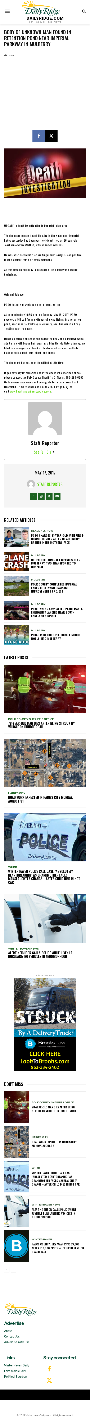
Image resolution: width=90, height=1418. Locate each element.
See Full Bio (42, 452)
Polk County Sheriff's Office (31, 719)
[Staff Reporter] (32, 484)
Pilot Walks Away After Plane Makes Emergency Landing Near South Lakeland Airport (57, 612)
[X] (51, 136)
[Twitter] (49, 1381)
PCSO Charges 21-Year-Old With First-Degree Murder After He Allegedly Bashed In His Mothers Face (57, 539)
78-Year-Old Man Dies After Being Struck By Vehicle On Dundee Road (41, 725)
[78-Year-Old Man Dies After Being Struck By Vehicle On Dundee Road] (45, 689)
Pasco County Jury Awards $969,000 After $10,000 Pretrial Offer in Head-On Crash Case (58, 1248)
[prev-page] (6, 1269)
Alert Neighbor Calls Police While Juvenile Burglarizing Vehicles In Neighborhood (40, 954)
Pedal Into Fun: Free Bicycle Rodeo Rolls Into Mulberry (55, 637)
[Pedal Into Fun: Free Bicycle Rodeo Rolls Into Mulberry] (16, 635)
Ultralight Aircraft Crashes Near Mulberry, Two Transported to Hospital (55, 563)
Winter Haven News (23, 948)
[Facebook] (38, 136)
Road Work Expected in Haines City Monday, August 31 (40, 799)
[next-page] (13, 1269)
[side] (45, 1024)
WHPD (12, 867)
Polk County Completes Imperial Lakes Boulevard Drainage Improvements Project (54, 587)
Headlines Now (42, 531)
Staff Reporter (50, 484)
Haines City (16, 793)
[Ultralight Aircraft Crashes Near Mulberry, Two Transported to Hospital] (16, 561)
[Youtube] (57, 496)
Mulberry (38, 555)
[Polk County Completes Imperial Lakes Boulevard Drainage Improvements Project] (16, 586)
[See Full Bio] (53, 452)
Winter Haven (42, 1239)
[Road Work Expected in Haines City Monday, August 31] (45, 763)
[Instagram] (41, 496)
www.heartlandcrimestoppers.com (30, 391)
